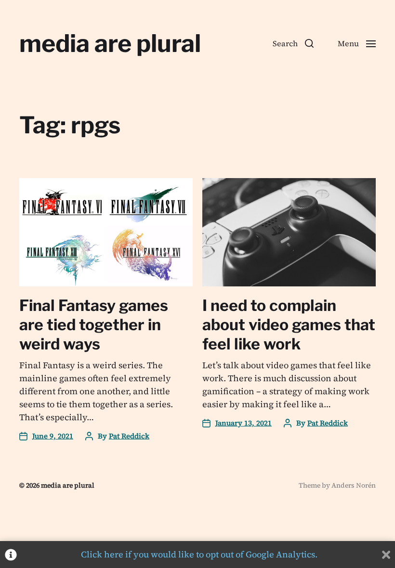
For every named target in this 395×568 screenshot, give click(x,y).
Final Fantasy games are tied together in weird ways (93, 324)
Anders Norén (353, 485)
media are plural (110, 43)
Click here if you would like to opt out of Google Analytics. (199, 554)
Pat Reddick (129, 436)
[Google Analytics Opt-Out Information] (11, 555)
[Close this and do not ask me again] (386, 555)
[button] (293, 43)
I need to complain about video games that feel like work (288, 324)
